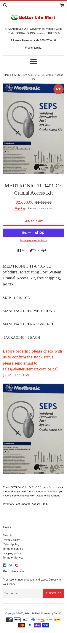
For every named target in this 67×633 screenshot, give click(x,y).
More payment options (33, 240)
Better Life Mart (32, 613)
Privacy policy (11, 539)
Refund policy (11, 544)
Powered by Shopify (51, 613)
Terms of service (13, 548)
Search (7, 535)
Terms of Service (13, 557)
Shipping (20, 208)
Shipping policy (12, 553)
